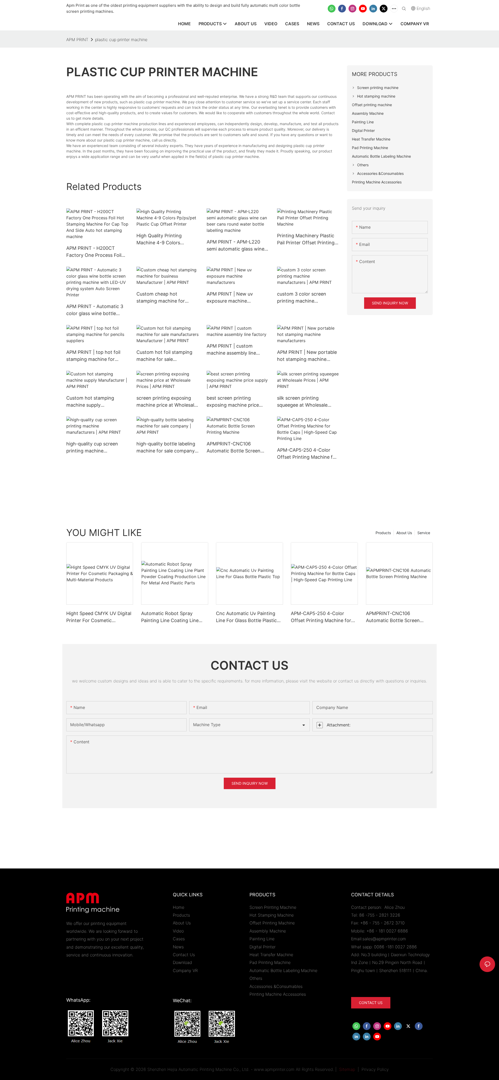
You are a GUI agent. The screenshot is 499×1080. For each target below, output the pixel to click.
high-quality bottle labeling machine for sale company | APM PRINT (167, 447)
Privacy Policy (375, 1069)
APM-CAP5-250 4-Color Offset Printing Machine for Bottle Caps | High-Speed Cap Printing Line (307, 454)
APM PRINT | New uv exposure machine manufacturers (230, 297)
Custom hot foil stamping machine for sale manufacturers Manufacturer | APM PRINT (166, 356)
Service (423, 533)
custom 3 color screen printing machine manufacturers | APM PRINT (308, 297)
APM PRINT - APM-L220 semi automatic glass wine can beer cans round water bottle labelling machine (236, 245)
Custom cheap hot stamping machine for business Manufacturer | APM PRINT (162, 297)
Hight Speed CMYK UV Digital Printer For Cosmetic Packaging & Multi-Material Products (98, 617)
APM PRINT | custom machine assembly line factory (231, 349)
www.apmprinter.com (274, 1069)
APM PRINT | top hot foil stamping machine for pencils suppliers (93, 356)
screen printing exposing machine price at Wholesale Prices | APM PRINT (166, 401)
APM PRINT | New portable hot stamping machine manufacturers (307, 356)
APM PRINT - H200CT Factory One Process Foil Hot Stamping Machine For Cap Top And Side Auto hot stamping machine (96, 252)
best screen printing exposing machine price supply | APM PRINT (233, 401)
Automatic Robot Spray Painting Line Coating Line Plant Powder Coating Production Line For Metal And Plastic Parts (174, 617)
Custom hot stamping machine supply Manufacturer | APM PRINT (96, 401)
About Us (404, 533)
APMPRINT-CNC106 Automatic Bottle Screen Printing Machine (233, 447)
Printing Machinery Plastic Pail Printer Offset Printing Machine (305, 239)
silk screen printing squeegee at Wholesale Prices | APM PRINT (302, 401)
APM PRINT (77, 39)
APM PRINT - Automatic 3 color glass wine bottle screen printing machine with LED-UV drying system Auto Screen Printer (96, 310)
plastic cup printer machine (121, 39)
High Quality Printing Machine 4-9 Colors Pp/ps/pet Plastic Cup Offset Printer (159, 239)
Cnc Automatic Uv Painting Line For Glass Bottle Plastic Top (246, 617)
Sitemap (346, 1069)
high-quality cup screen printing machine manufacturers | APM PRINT (97, 447)
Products (383, 533)
